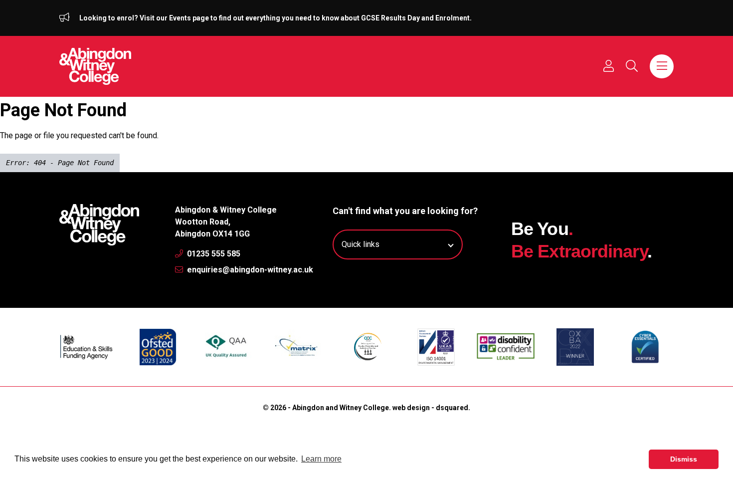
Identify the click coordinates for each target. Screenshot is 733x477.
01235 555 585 (212, 253)
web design (411, 408)
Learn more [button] (321, 459)
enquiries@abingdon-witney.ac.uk (249, 269)
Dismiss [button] (683, 459)
